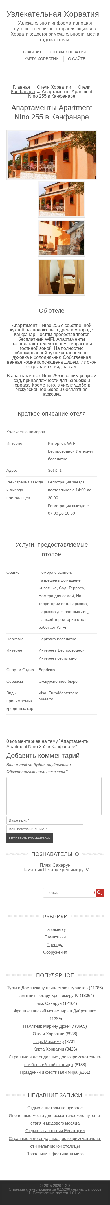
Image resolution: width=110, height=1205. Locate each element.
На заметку (55, 929)
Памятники (55, 937)
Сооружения (55, 952)
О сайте (76, 58)
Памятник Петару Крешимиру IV (55, 869)
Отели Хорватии (68, 52)
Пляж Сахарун (55, 865)
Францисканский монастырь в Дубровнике (55, 1010)
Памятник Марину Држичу (48, 1026)
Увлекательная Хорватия (52, 14)
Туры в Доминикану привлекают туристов (47, 987)
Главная (32, 52)
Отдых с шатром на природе (55, 1107)
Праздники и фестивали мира (48, 1072)
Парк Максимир (48, 1041)
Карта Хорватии (41, 58)
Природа (55, 944)
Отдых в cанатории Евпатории (55, 1130)
